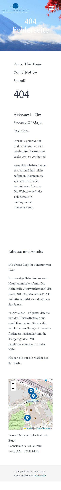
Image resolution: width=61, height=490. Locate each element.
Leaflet (29, 428)
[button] (33, 396)
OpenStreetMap (44, 428)
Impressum (40, 475)
